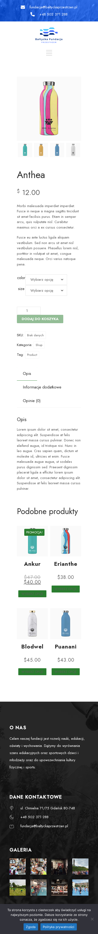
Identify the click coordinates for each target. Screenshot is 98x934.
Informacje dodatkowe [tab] (42, 387)
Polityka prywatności (58, 927)
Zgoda (30, 927)
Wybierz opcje (32, 594)
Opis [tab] (27, 373)
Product (32, 354)
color (21, 278)
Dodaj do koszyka (40, 319)
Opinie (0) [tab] (32, 400)
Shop (39, 345)
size (21, 288)
